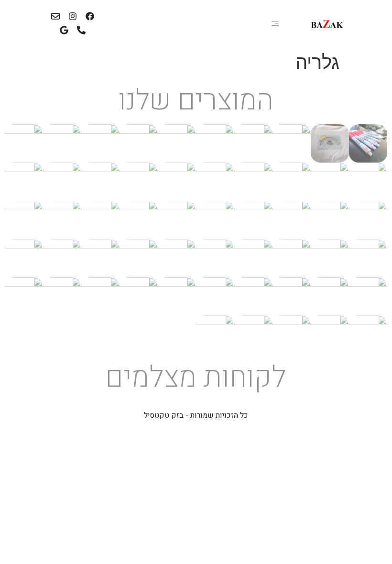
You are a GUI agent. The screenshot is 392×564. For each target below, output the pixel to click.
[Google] (64, 30)
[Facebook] (90, 16)
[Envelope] (56, 16)
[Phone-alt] (81, 30)
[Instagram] (73, 16)
